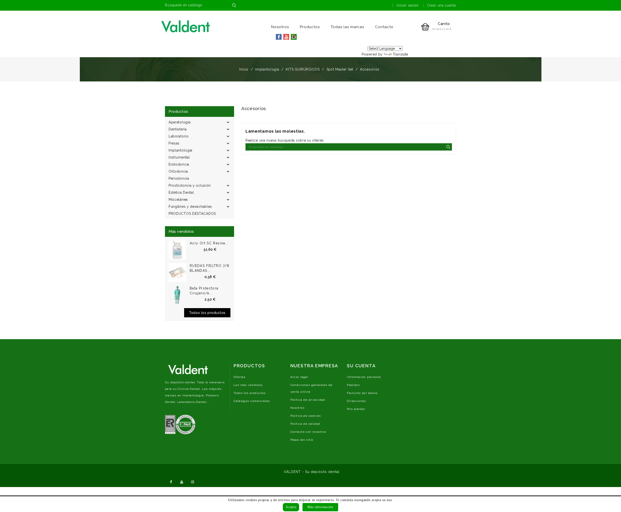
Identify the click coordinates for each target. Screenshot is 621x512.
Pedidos (353, 385)
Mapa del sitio (301, 439)
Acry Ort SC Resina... (209, 243)
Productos (310, 27)
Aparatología (179, 122)
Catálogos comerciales (252, 401)
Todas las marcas (347, 27)
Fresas (174, 143)
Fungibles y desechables (190, 206)
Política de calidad (305, 423)
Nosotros (280, 27)
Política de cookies (305, 415)
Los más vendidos (248, 385)
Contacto (384, 27)
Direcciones (356, 401)
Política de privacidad (307, 399)
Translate (400, 54)
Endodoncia (179, 164)
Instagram (192, 481)
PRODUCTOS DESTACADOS (192, 214)
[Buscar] (234, 5)
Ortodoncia (178, 171)
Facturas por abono (362, 393)
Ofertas (239, 377)
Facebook (171, 481)
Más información (320, 507)
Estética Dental (181, 192)
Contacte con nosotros (308, 431)
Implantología (180, 150)
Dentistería (178, 129)
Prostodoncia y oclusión (190, 185)
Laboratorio (179, 136)
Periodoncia (179, 178)
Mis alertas (356, 409)
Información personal (364, 377)
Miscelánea (178, 199)
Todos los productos (207, 313)
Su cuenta (361, 365)
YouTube (182, 481)
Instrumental (179, 157)
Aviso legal (299, 377)
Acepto (291, 507)
